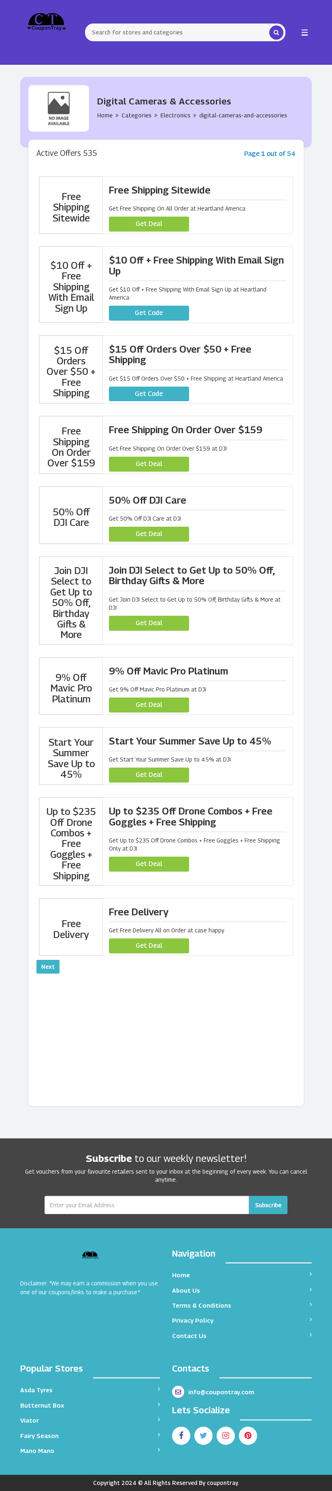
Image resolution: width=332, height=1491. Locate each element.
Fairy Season (39, 1435)
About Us (186, 1290)
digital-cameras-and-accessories (243, 115)
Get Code (149, 313)
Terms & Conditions (201, 1305)
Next (48, 966)
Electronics (175, 115)
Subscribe (268, 1205)
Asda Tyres (36, 1389)
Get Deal (149, 224)
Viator (29, 1420)
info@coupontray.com (221, 1391)
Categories (136, 115)
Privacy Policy (192, 1320)
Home (105, 115)
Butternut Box (42, 1405)
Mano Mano (37, 1450)
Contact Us (189, 1335)
